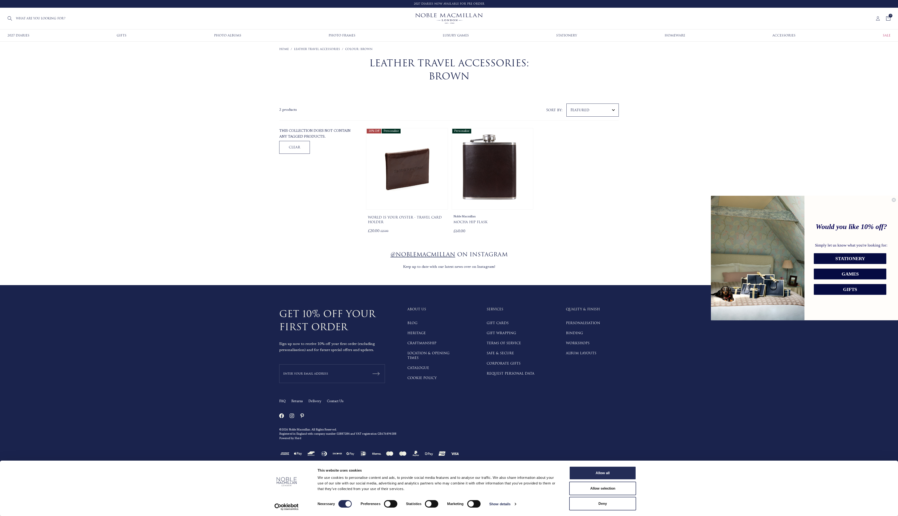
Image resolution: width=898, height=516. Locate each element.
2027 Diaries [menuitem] (18, 35)
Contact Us (335, 401)
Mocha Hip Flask (470, 222)
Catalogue (418, 368)
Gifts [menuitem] (122, 35)
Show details (500, 504)
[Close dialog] (893, 199)
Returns (297, 401)
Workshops (578, 343)
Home (284, 49)
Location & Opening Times (428, 355)
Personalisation (583, 323)
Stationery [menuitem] (566, 35)
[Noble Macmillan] (449, 18)
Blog (412, 323)
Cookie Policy (422, 378)
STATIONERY (850, 258)
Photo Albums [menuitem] (227, 35)
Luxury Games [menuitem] (456, 35)
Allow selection (602, 488)
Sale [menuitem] (887, 35)
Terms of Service (504, 343)
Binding (574, 333)
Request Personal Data (510, 373)
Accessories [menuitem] (784, 35)
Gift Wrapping (501, 333)
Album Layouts (581, 353)
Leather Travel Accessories (317, 49)
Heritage (416, 333)
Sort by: (554, 110)
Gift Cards (498, 323)
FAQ (282, 401)
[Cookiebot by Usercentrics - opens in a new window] (286, 506)
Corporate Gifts (504, 363)
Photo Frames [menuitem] (342, 35)
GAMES (850, 274)
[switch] (390, 504)
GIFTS (850, 289)
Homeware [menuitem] (675, 35)
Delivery (314, 401)
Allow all (603, 473)
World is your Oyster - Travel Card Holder (405, 219)
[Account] (878, 18)
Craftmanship (421, 343)
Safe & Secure (500, 353)
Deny (602, 503)
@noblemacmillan (423, 255)
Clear (294, 147)
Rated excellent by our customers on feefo (456, 4)
